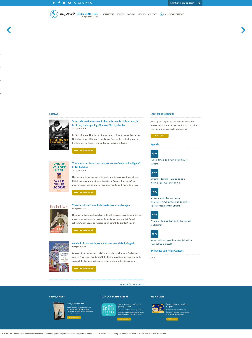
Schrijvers (108, 14)
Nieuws (142, 14)
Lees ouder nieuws (131, 284)
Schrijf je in (159, 136)
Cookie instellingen (71, 334)
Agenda (131, 14)
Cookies (58, 334)
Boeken (120, 14)
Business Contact (174, 14)
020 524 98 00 (84, 2)
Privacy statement (87, 334)
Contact (152, 14)
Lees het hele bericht (84, 150)
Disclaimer (49, 334)
